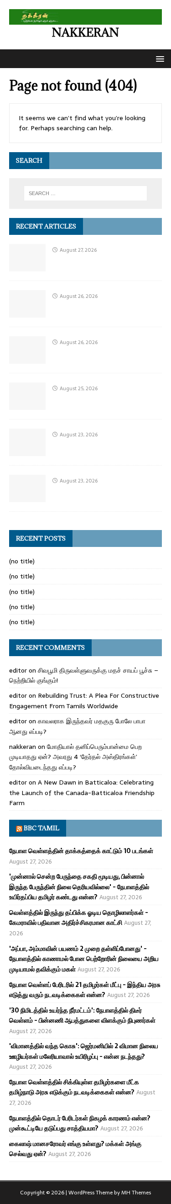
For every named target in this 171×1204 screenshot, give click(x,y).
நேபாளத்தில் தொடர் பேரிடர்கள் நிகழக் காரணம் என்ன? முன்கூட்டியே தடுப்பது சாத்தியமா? (79, 1123)
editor (18, 670)
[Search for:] (86, 193)
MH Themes (136, 1192)
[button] (158, 58)
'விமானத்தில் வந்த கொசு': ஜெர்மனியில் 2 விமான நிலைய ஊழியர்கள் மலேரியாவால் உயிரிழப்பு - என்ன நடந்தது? (83, 1051)
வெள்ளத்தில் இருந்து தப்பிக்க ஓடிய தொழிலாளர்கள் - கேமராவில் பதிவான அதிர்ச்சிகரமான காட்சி (78, 917)
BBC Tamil (41, 828)
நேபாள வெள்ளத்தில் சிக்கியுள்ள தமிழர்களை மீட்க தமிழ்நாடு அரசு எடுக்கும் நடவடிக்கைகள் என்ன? (74, 1087)
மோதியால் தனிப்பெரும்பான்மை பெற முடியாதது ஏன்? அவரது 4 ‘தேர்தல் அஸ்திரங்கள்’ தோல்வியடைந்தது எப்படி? (75, 757)
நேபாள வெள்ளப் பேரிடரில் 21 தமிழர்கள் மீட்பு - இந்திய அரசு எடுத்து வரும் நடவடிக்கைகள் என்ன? (85, 990)
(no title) (22, 561)
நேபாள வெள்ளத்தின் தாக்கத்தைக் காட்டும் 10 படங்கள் (81, 851)
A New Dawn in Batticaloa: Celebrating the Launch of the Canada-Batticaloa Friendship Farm (82, 792)
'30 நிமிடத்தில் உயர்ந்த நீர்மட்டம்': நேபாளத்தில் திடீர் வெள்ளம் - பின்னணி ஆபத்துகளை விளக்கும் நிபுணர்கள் (82, 1015)
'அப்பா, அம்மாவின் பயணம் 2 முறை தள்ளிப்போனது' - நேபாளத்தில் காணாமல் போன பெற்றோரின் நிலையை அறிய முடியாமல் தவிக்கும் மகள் (84, 959)
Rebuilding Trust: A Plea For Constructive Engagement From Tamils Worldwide (84, 700)
